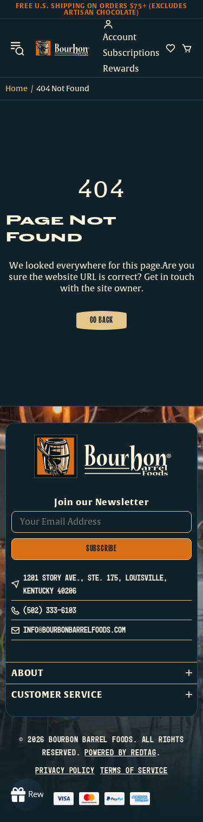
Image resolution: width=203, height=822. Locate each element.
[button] (101, 673)
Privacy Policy (64, 770)
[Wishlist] (170, 48)
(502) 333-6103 (49, 610)
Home (16, 88)
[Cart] (186, 48)
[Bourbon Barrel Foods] (62, 48)
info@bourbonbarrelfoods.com (74, 630)
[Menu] (17, 48)
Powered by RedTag (120, 752)
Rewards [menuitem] (121, 68)
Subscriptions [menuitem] (131, 53)
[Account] (131, 24)
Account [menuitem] (119, 37)
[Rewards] (27, 795)
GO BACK (102, 320)
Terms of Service (134, 770)
